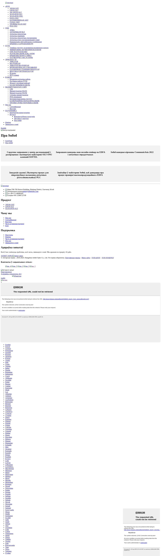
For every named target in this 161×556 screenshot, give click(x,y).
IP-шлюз (13, 73)
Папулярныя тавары (72, 258)
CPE (11, 89)
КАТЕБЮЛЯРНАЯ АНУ (19, 20)
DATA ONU (14, 18)
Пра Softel (17, 120)
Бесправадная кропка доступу (21, 99)
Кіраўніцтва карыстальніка (20, 113)
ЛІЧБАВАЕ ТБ (10, 59)
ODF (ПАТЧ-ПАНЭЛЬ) (18, 52)
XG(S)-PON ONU (16, 16)
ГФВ (7, 28)
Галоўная (8, 141)
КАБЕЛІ (8, 77)
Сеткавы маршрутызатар (19, 95)
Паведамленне (6, 272)
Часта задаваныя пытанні (14, 224)
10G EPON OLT (16, 12)
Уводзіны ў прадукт (21, 118)
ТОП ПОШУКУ (108, 258)
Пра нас (8, 105)
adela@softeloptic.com (30, 191)
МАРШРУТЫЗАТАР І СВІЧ (16, 87)
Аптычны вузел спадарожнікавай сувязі (24, 40)
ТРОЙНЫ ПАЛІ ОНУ (18, 24)
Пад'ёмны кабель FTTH (18, 81)
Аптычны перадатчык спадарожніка (23, 38)
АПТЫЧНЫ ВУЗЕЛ (17, 32)
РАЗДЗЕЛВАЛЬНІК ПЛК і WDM (22, 54)
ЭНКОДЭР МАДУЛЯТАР (19, 65)
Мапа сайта (86, 258)
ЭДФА (12, 30)
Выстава (13, 109)
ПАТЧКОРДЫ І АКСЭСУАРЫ (21, 57)
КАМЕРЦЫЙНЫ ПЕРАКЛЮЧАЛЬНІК (24, 101)
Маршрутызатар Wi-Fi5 (18, 91)
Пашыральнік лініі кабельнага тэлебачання (26, 42)
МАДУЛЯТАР (15, 63)
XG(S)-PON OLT (16, 14)
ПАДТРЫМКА (11, 111)
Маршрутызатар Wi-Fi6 (18, 93)
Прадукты (9, 235)
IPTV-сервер (14, 75)
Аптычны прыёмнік (17, 36)
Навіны (8, 122)
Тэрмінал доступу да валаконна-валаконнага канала (29, 48)
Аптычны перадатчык (18, 34)
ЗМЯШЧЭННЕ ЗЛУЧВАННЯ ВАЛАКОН (25, 50)
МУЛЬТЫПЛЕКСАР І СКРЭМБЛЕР (23, 67)
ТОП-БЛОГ (96, 258)
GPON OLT (14, 10)
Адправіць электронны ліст (11, 274)
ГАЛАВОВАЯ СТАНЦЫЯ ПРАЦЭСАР (24, 69)
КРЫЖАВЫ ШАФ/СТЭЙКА (21, 55)
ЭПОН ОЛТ (14, 8)
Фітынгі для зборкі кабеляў (20, 83)
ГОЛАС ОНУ (15, 22)
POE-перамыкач (16, 97)
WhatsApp (17, 276)
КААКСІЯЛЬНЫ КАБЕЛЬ (20, 85)
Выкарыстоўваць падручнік (24, 116)
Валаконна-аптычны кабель (20, 79)
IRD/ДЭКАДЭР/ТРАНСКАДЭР (22, 71)
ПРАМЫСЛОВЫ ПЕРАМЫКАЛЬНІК (24, 103)
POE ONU (13, 26)
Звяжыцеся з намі (11, 124)
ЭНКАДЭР (14, 61)
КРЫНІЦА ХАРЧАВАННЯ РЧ (21, 44)
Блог (7, 226)
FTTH (7, 46)
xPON (7, 6)
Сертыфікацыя (15, 107)
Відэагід (13, 115)
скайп (3, 278)
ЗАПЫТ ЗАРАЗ (7, 256)
